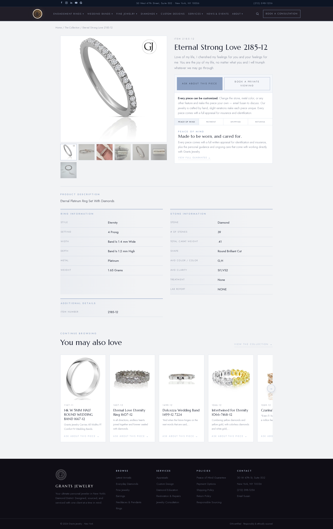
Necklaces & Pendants (128, 502)
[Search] (257, 14)
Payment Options (206, 484)
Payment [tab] (211, 121)
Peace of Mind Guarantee (211, 478)
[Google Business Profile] (81, 3)
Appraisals (162, 478)
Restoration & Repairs (168, 496)
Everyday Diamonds (127, 484)
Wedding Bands (100, 13)
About (237, 13)
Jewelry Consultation (167, 502)
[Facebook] (61, 3)
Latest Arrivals (123, 478)
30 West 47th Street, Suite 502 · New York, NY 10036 (168, 3)
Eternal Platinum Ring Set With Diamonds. (87, 201)
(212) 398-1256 (263, 3)
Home (59, 27)
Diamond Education (167, 490)
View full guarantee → (194, 157)
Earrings (120, 496)
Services (195, 13)
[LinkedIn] (71, 3)
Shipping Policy (205, 490)
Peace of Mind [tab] (186, 121)
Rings (119, 508)
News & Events (218, 13)
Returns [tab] (260, 121)
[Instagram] (66, 3)
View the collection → (253, 344)
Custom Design (165, 484)
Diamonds (149, 13)
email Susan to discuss (246, 103)
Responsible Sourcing (209, 502)
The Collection (72, 27)
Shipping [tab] (235, 121)
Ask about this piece (199, 83)
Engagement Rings (68, 13)
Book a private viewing (247, 83)
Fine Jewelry (126, 13)
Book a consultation (282, 13)
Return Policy (204, 496)
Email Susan (243, 496)
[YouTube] (76, 3)
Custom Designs (173, 13)
